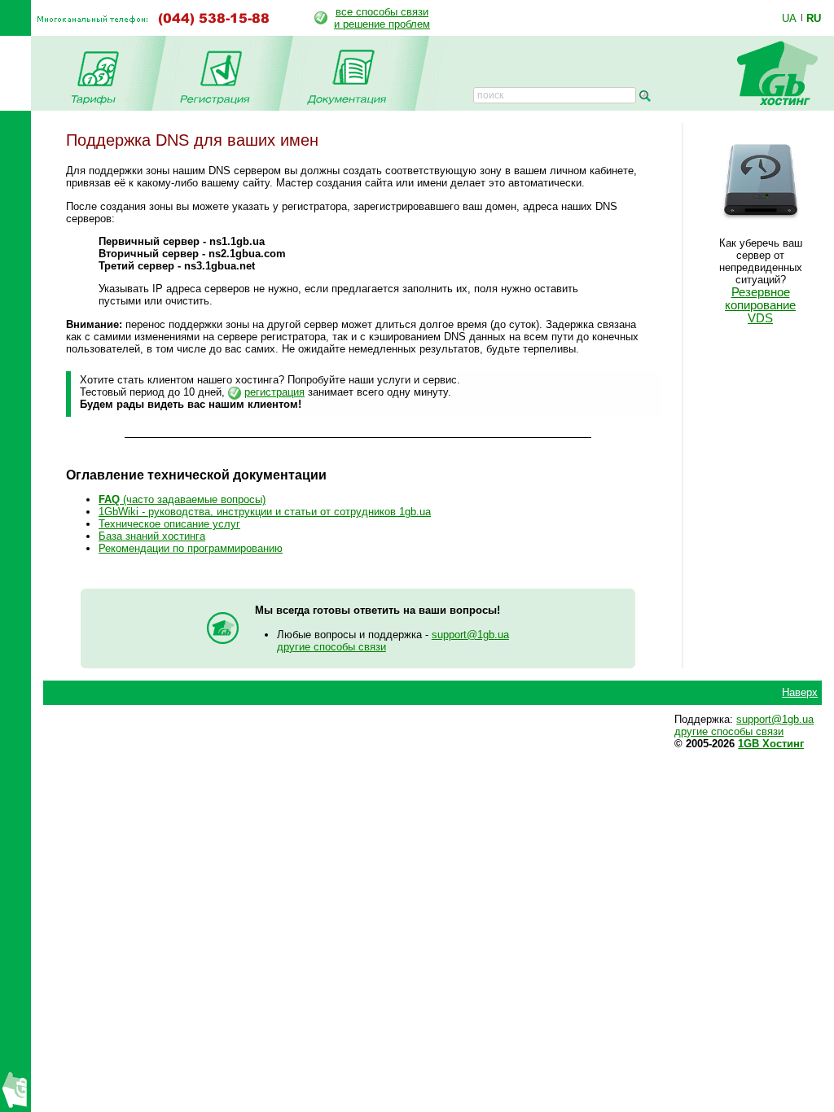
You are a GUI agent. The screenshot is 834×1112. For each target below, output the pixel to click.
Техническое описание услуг (169, 524)
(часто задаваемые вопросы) (182, 499)
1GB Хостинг (771, 744)
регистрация (274, 392)
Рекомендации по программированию (191, 548)
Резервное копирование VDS (760, 305)
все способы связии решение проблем (382, 18)
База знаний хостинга (152, 536)
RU (813, 18)
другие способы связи (331, 647)
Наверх (800, 692)
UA (789, 18)
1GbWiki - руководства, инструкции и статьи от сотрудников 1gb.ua (265, 512)
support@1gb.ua (470, 634)
